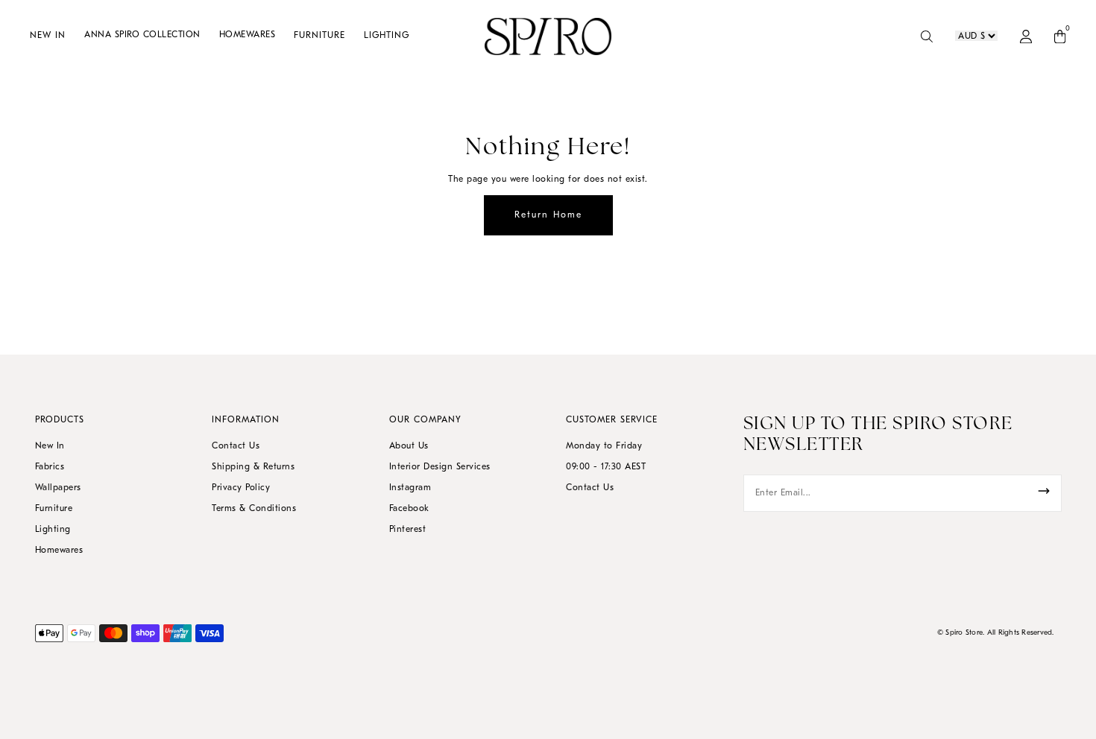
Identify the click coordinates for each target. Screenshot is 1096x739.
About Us (409, 446)
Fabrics (50, 467)
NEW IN (48, 35)
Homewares (59, 550)
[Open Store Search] (927, 36)
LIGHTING (386, 35)
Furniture (54, 508)
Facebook (409, 508)
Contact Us (235, 446)
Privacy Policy (241, 487)
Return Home (548, 215)
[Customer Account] (1026, 36)
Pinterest (407, 529)
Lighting (53, 529)
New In (50, 446)
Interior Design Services (440, 467)
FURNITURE (319, 35)
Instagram (410, 487)
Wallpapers (58, 487)
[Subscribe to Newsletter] (1044, 491)
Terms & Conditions (254, 508)
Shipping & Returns (253, 467)
